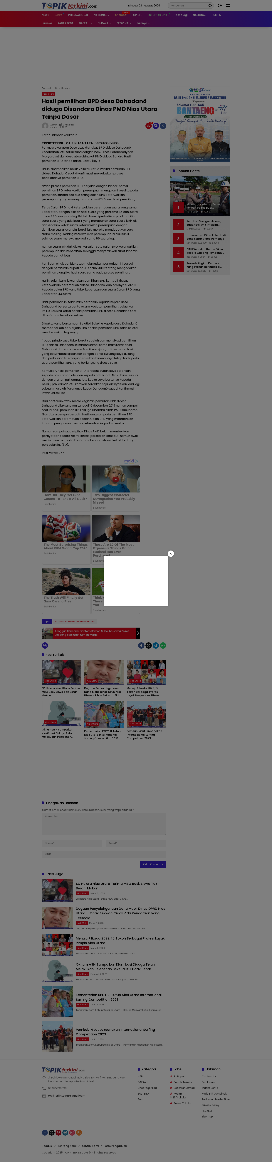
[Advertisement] (136, 581)
